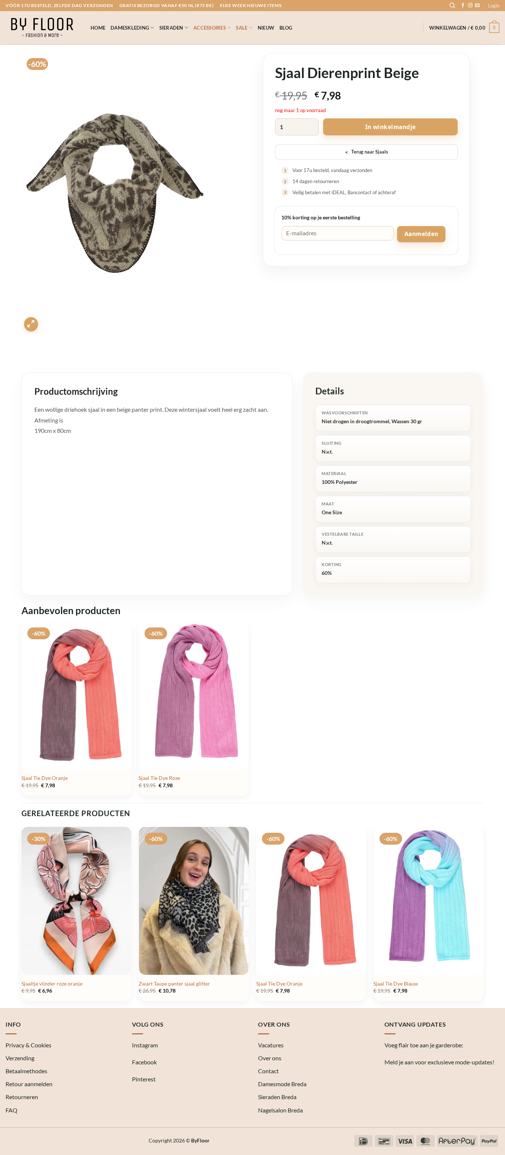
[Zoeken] (452, 5)
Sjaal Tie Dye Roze (159, 778)
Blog (285, 28)
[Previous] (21, 916)
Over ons (269, 1057)
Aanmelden (421, 234)
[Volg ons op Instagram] (470, 5)
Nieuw (266, 28)
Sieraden (171, 28)
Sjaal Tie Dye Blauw (395, 983)
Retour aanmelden (29, 1083)
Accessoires (209, 28)
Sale (241, 28)
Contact (268, 1070)
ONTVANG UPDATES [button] (415, 1024)
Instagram (145, 1044)
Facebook (144, 1061)
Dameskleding (130, 28)
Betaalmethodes (26, 1070)
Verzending (20, 1057)
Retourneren (22, 1096)
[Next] (483, 916)
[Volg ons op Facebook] (463, 5)
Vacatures (271, 1044)
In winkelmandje (390, 127)
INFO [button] (13, 1024)
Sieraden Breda (277, 1096)
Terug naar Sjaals (366, 152)
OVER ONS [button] (274, 1024)
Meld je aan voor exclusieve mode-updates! (439, 1061)
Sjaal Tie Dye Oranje (44, 778)
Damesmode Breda (282, 1083)
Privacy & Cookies (28, 1044)
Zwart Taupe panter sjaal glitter (174, 983)
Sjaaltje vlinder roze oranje (51, 983)
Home (98, 28)
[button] (493, 5)
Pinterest (144, 1078)
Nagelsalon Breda (280, 1110)
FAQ (11, 1110)
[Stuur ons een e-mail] (477, 5)
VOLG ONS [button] (148, 1024)
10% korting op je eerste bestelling (320, 217)
